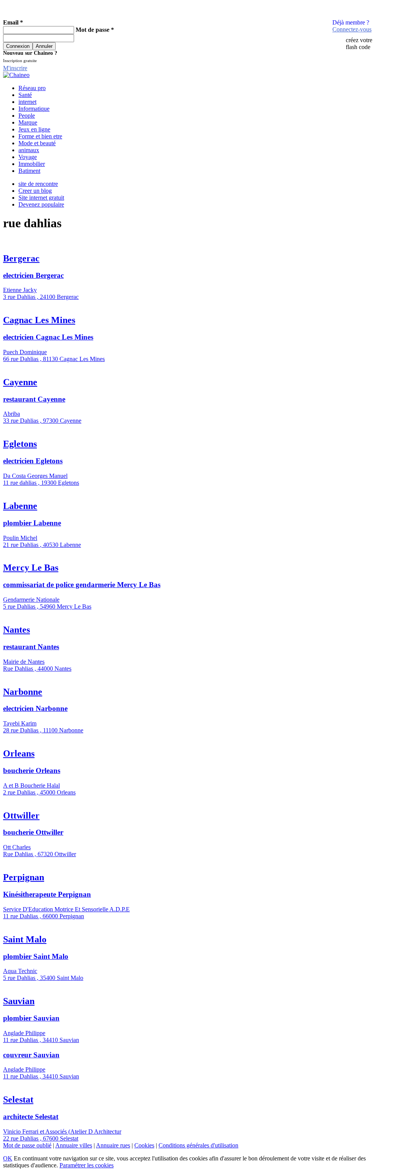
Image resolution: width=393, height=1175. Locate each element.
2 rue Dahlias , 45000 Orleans (39, 792)
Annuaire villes (73, 1145)
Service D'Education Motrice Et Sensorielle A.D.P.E (66, 909)
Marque (27, 122)
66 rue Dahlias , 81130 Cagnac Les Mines (54, 359)
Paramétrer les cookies (86, 1165)
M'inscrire (15, 68)
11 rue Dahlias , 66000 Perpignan (43, 916)
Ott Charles (17, 847)
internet (27, 101)
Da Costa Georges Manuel (35, 476)
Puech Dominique (25, 352)
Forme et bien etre (40, 136)
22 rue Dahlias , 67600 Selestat (40, 1138)
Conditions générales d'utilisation (198, 1145)
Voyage (27, 157)
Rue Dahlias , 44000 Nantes (37, 668)
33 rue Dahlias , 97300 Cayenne (42, 420)
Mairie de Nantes (24, 661)
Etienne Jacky (20, 290)
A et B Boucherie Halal (31, 785)
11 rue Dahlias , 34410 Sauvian (41, 1040)
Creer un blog (35, 190)
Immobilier (31, 164)
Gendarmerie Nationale (31, 599)
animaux (28, 150)
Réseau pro (32, 88)
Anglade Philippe (24, 1033)
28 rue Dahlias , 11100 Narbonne (43, 730)
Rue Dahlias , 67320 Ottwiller (39, 854)
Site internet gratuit (41, 197)
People (26, 115)
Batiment (29, 170)
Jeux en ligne (34, 129)
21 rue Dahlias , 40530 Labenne (42, 545)
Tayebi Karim (19, 723)
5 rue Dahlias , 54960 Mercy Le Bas (47, 606)
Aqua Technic (20, 971)
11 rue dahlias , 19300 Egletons (41, 482)
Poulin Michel (20, 538)
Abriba (11, 413)
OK (7, 1158)
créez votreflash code (359, 43)
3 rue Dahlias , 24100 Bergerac (41, 297)
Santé (25, 95)
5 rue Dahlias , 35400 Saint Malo (43, 978)
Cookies (144, 1145)
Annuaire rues (113, 1145)
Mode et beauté (37, 143)
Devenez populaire (41, 204)
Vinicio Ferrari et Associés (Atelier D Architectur (62, 1131)
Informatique (34, 108)
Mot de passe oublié (27, 1145)
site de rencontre (38, 184)
